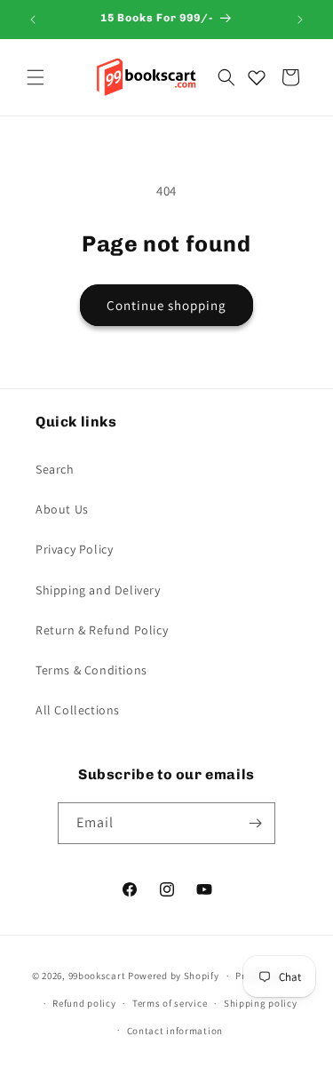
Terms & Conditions (91, 670)
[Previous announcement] (32, 19)
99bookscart (97, 975)
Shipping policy (260, 1003)
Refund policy (83, 1003)
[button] (35, 77)
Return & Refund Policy (102, 630)
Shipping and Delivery (98, 590)
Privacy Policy (74, 549)
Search (55, 469)
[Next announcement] (300, 19)
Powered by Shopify (173, 975)
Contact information (175, 1030)
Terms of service (169, 1003)
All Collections (78, 710)
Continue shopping (166, 305)
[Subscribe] (254, 823)
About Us (62, 509)
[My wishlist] (256, 77)
